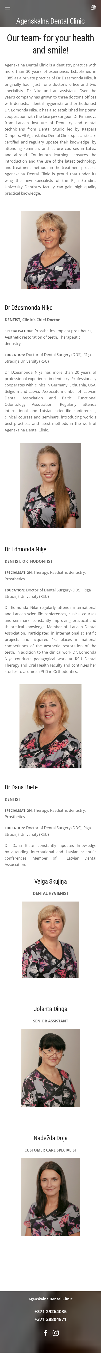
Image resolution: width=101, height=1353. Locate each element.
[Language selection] (93, 7)
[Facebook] (45, 1333)
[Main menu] (7, 7)
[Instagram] (55, 1333)
